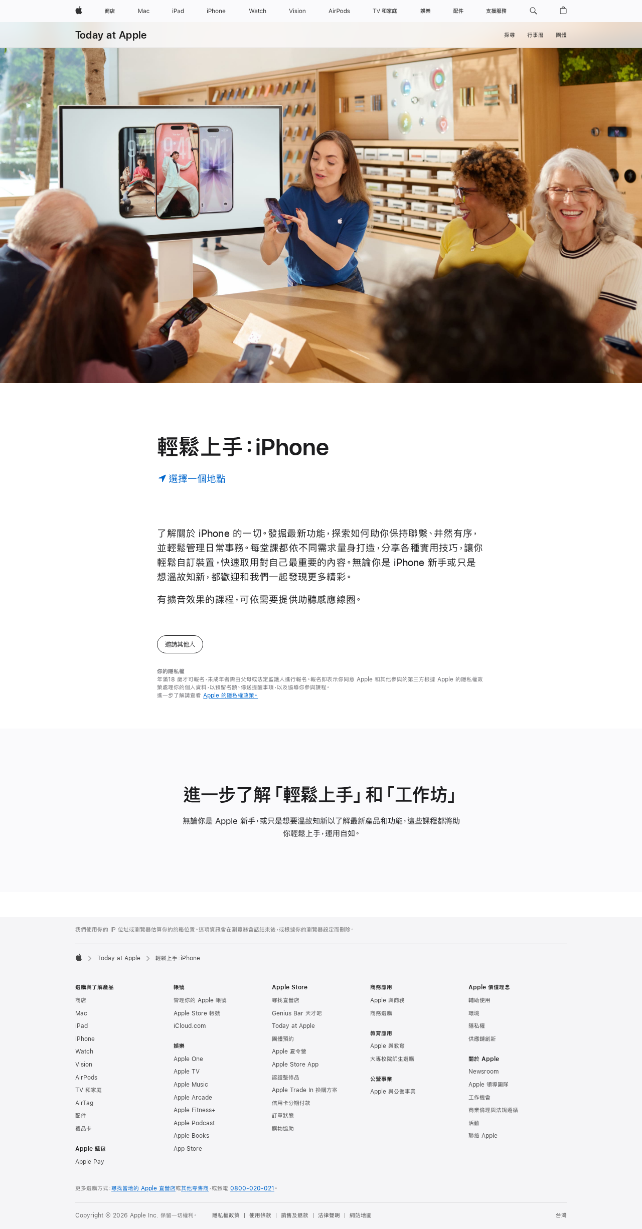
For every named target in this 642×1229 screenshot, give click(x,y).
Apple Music (191, 1085)
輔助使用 (479, 1000)
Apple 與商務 (387, 1000)
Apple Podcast (194, 1123)
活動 (473, 1123)
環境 (473, 1013)
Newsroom (483, 1072)
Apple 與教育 (387, 1046)
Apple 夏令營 (289, 1051)
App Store (188, 1149)
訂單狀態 (283, 1116)
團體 (561, 35)
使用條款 (260, 1215)
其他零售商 (195, 1188)
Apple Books (191, 1136)
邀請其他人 (180, 644)
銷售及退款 (294, 1215)
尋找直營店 (285, 1000)
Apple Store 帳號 (197, 1013)
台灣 (561, 1215)
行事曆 (535, 35)
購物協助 (283, 1129)
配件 (80, 1116)
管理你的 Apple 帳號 (200, 1000)
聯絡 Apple (483, 1136)
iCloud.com (190, 1026)
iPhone (85, 1039)
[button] (533, 11)
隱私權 (476, 1026)
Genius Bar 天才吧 (297, 1013)
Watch (84, 1051)
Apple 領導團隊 (488, 1085)
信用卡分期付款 (291, 1103)
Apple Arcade (193, 1098)
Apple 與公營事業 (393, 1092)
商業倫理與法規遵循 (493, 1110)
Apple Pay (89, 1162)
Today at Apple (110, 35)
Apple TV (187, 1072)
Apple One (188, 1059)
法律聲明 (329, 1215)
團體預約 (283, 1039)
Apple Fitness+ (195, 1110)
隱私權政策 (226, 1215)
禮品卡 (83, 1129)
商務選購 (381, 1013)
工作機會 (479, 1098)
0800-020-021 (252, 1188)
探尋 (509, 35)
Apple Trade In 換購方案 (305, 1090)
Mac (81, 1013)
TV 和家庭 (88, 1090)
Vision (83, 1065)
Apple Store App (295, 1065)
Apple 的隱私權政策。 (230, 695)
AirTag (84, 1103)
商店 (80, 1000)
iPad (81, 1026)
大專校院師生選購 (392, 1059)
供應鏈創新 (482, 1039)
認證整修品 (285, 1078)
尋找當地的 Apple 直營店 (143, 1188)
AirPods (86, 1078)
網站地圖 (361, 1215)
